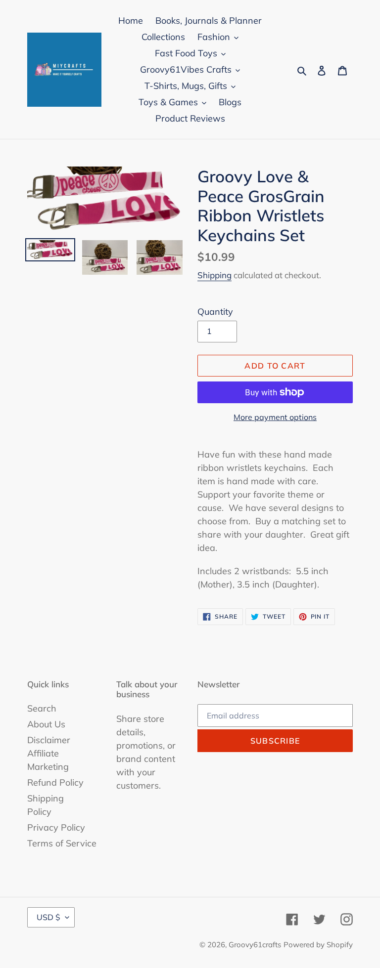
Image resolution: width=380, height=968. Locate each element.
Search (41, 708)
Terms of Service (61, 843)
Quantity (215, 311)
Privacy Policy (56, 827)
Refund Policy (55, 782)
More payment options (275, 417)
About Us (46, 724)
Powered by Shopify (318, 944)
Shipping (214, 275)
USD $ (48, 917)
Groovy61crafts (255, 944)
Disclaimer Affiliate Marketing (48, 753)
